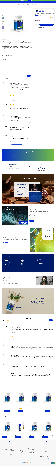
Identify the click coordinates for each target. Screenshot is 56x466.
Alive (2, 435)
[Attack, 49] (48, 426)
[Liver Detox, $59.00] (35, 397)
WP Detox (21, 406)
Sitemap (11, 454)
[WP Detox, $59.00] (21, 397)
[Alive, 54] (8, 426)
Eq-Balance (31, 435)
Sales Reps (21, 449)
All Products (3, 450)
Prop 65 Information (22, 451)
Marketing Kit (21, 450)
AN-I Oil (16, 435)
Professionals (12, 450)
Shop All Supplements (4, 449)
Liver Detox (35, 406)
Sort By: (26, 80)
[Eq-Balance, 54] (35, 426)
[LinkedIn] (48, 458)
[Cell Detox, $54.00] (48, 397)
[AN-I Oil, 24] (21, 426)
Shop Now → (32, 0)
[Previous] (51, 387)
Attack (43, 435)
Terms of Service (21, 453)
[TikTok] (47, 458)
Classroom (11, 449)
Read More (5, 242)
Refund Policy (21, 452)
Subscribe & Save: (37, 20)
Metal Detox (8, 406)
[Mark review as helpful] (30, 91)
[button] (29, 76)
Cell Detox (48, 406)
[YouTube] (44, 458)
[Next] (53, 387)
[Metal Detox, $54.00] (8, 397)
